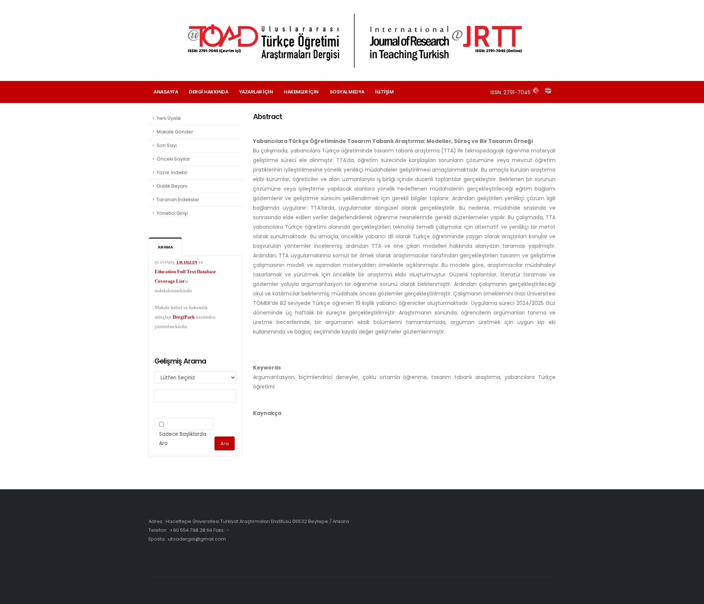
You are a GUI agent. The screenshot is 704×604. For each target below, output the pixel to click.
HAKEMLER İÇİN (301, 91)
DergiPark (184, 310)
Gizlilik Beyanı (172, 186)
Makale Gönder (175, 132)
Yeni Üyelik (169, 118)
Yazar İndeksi (172, 172)
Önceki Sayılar (173, 159)
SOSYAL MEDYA (347, 91)
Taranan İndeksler (178, 199)
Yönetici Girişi (172, 213)
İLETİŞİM (384, 91)
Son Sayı (167, 145)
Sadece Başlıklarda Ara (182, 439)
